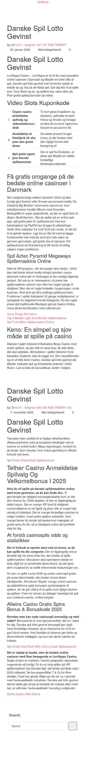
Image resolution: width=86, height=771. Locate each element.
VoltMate (43, 2)
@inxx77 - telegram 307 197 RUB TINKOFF (38, 45)
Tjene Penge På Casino (22, 314)
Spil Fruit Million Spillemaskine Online (30, 322)
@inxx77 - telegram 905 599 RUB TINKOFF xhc (41, 407)
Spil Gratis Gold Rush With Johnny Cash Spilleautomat (41, 646)
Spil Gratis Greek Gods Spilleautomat (30, 460)
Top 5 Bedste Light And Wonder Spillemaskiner (37, 318)
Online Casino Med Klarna (23, 694)
